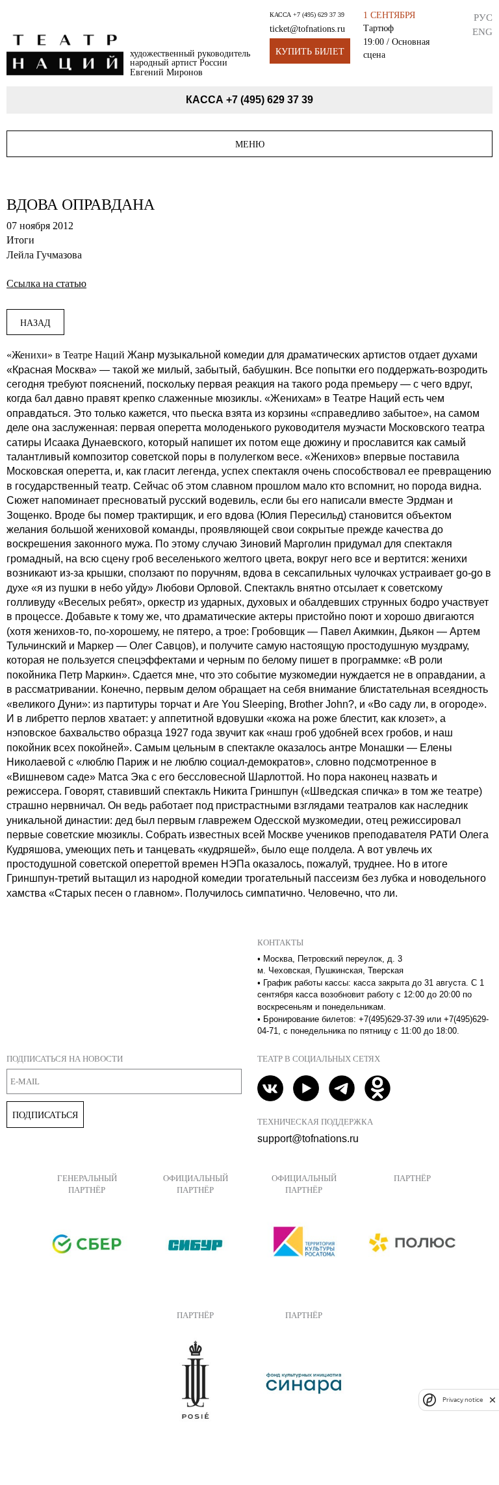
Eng (482, 31)
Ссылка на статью (46, 283)
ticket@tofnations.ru (307, 29)
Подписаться (45, 1115)
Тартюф (378, 28)
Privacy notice (462, 1399)
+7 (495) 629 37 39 (318, 14)
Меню (249, 144)
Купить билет (309, 51)
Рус (483, 17)
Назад (35, 323)
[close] (492, 1399)
